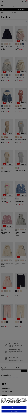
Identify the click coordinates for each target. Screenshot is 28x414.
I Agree (14, 407)
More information (14, 411)
